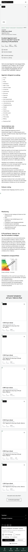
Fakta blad (5, 49)
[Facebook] (3, 525)
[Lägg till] (25, 7)
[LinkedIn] (5, 525)
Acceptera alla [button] (8, 540)
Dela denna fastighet (7, 52)
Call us (4, 550)
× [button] (25, 527)
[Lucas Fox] (7, 2)
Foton (14, 202)
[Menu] (25, 2)
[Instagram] (8, 525)
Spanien (3, 27)
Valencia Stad (12, 27)
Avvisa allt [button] (20, 540)
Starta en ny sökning (7, 57)
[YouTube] (10, 525)
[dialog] (14, 536)
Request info (23, 550)
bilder (4, 22)
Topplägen (4, 515)
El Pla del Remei (20, 27)
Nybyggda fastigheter (7, 518)
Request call (17, 550)
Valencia (7, 27)
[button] (24, 311)
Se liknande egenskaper (8, 55)
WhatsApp (11, 550)
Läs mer (11, 531)
